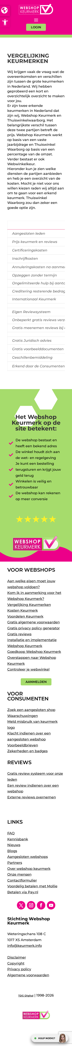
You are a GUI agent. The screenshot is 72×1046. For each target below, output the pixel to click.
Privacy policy (19, 969)
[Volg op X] (21, 905)
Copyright (15, 963)
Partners (14, 863)
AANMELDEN (36, 682)
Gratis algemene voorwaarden (33, 622)
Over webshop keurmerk (28, 869)
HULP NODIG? (46, 1038)
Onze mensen (19, 874)
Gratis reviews (19, 634)
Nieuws (13, 845)
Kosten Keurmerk (22, 610)
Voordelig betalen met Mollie (32, 886)
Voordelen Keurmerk (25, 616)
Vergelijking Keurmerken (29, 605)
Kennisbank (17, 839)
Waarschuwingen (22, 716)
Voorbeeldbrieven (22, 745)
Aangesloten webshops (27, 857)
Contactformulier (22, 880)
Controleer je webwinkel (28, 669)
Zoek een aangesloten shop (31, 710)
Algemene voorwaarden (28, 975)
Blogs (12, 851)
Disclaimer (16, 957)
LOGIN (36, 27)
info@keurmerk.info (24, 946)
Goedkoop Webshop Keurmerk (34, 652)
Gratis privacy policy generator (33, 628)
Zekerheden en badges (27, 751)
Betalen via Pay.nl (22, 892)
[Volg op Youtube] (51, 905)
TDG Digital (25, 995)
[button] (5, 22)
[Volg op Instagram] (31, 905)
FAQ (11, 833)
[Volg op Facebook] (41, 905)
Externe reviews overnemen (31, 797)
